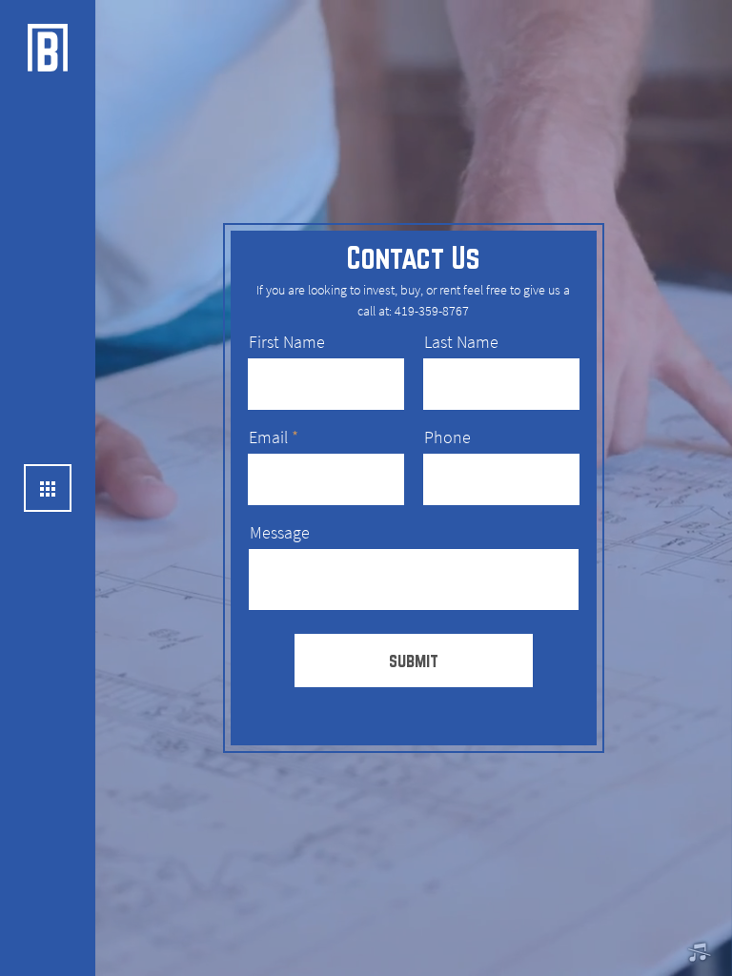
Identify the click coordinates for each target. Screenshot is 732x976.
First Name (287, 342)
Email (268, 437)
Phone (447, 437)
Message (280, 532)
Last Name (461, 342)
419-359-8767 (432, 311)
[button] (698, 953)
